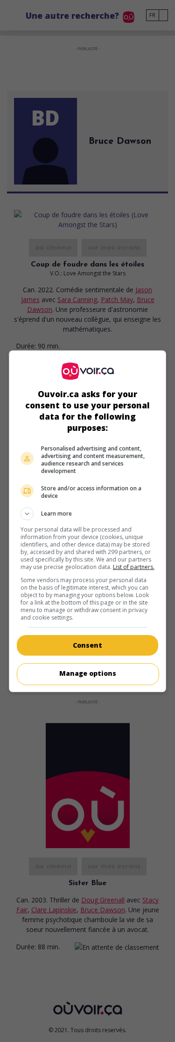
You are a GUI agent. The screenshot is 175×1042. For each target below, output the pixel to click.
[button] (88, 513)
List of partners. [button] (133, 567)
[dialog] (88, 521)
